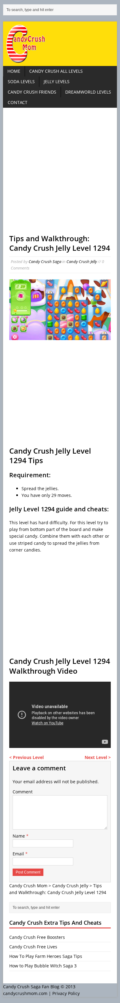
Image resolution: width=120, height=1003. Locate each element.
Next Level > (98, 757)
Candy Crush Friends (32, 92)
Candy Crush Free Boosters (37, 937)
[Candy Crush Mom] (60, 43)
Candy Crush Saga (45, 261)
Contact (17, 102)
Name (19, 836)
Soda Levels (21, 81)
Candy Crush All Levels (56, 71)
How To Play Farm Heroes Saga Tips (45, 956)
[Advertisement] (60, 174)
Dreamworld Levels (88, 92)
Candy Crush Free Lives (33, 947)
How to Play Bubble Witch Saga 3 (43, 966)
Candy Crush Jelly (81, 261)
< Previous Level (26, 757)
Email (19, 854)
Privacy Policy (66, 993)
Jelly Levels (57, 81)
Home (13, 71)
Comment (23, 792)
